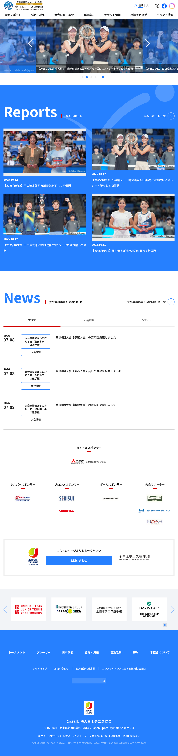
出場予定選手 (138, 15)
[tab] (31, 320)
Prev (7, 609)
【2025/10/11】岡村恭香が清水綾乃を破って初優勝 (124, 251)
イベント (146, 320)
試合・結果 (38, 15)
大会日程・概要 (64, 15)
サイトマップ (40, 668)
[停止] (165, 625)
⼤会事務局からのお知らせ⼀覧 (146, 302)
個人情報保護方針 (85, 668)
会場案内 (89, 15)
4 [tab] (95, 77)
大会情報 (89, 320)
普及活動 (116, 652)
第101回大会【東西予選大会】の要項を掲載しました (89, 371)
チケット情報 (112, 15)
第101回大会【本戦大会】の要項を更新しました (86, 405)
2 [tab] (87, 77)
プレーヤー (44, 652)
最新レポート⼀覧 (155, 116)
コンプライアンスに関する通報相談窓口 (124, 668)
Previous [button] (30, 50)
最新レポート (13, 15)
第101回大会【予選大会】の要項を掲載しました (86, 337)
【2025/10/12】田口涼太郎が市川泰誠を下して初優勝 (37, 185)
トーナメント (16, 652)
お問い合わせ (78, 560)
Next (171, 609)
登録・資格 (92, 652)
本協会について (160, 652)
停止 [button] (103, 77)
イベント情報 (165, 15)
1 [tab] (82, 77)
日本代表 (67, 652)
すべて (32, 320)
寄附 (136, 652)
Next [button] (148, 50)
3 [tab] (91, 77)
